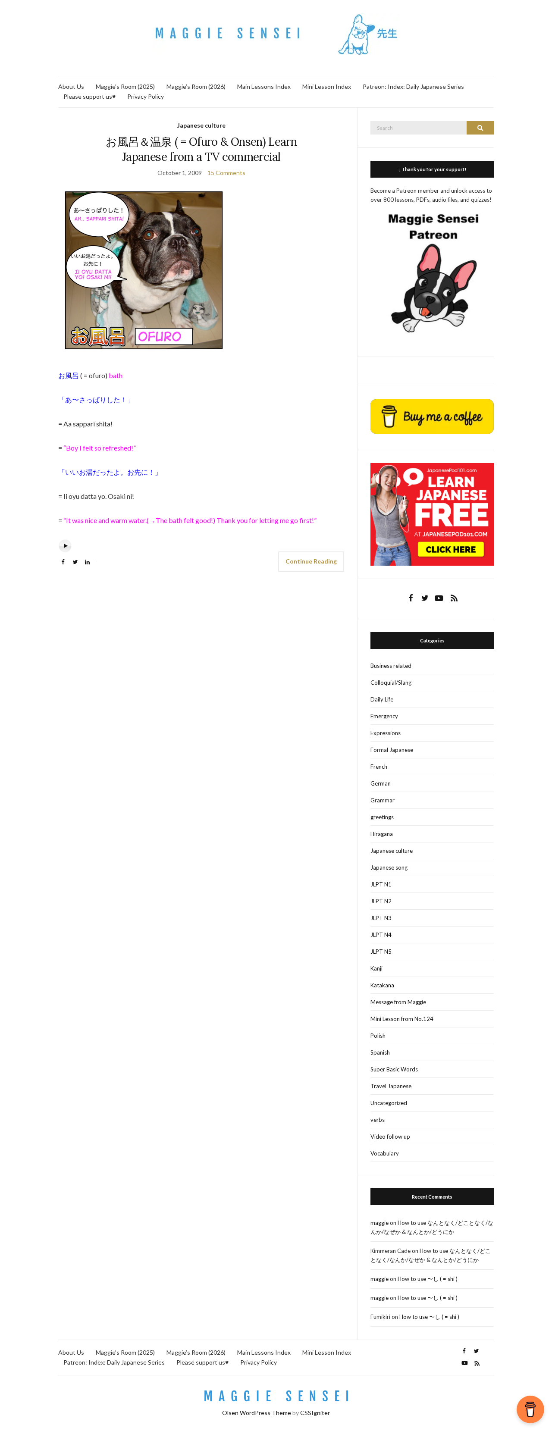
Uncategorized (388, 1102)
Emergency (384, 716)
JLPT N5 (381, 951)
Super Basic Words (394, 1069)
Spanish (380, 1052)
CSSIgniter (315, 1412)
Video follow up (390, 1136)
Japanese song (389, 867)
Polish (378, 1035)
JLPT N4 (381, 934)
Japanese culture (201, 125)
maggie (379, 1222)
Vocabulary (384, 1153)
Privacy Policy (145, 96)
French (378, 766)
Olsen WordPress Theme (256, 1412)
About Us (71, 86)
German (380, 783)
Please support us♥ (89, 96)
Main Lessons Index (264, 86)
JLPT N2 (381, 901)
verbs (377, 1119)
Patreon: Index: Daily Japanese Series (413, 86)
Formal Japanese (391, 749)
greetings (382, 817)
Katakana (382, 985)
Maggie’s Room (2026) (196, 86)
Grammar (382, 800)
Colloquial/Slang (390, 682)
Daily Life (381, 699)
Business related (390, 665)
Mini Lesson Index (326, 86)
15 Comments (226, 172)
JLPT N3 (381, 917)
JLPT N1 (381, 884)
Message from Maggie (398, 1002)
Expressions (385, 733)
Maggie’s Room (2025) (125, 86)
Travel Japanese (390, 1086)
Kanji (376, 968)
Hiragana (381, 833)
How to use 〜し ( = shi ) (428, 1278)
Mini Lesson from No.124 (401, 1018)
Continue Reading (311, 561)
